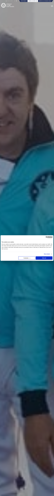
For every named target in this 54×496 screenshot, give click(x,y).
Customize (26, 258)
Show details (47, 254)
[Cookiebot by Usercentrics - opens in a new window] (46, 237)
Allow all (44, 258)
